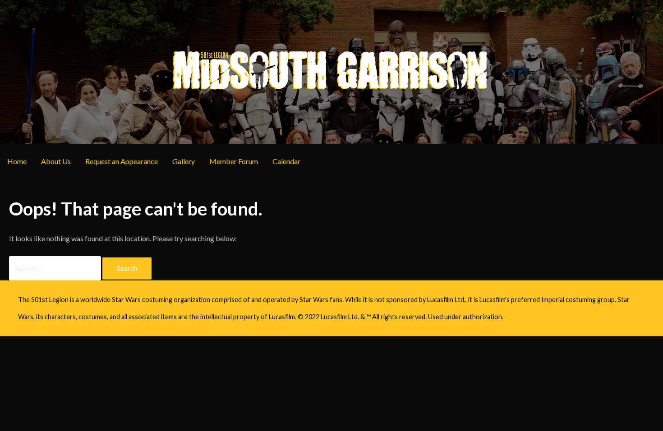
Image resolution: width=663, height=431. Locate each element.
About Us (56, 161)
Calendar (286, 161)
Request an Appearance (121, 161)
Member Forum (233, 161)
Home (17, 161)
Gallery (183, 161)
